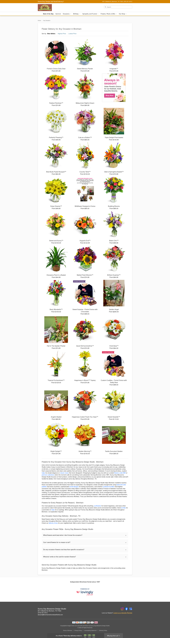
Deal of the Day (48, 14)
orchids (123, 508)
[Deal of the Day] (113, 87)
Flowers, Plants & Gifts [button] (108, 14)
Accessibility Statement (90, 630)
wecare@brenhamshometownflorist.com (50, 615)
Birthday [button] (76, 14)
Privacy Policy (78, 630)
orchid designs (74, 487)
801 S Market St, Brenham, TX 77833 (49, 611)
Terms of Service (67, 630)
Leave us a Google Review (122, 613)
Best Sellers (51, 34)
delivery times (53, 523)
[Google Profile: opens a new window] (130, 608)
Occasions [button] (66, 14)
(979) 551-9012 (43, 613)
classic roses (64, 473)
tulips (43, 473)
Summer (58, 14)
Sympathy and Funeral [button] (89, 14)
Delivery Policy (103, 630)
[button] (165, 629)
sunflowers (97, 506)
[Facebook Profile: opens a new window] (126, 608)
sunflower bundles (108, 487)
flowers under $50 (120, 473)
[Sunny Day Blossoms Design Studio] (52, 7)
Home (39, 20)
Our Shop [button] (122, 14)
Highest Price (62, 34)
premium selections (48, 475)
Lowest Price (72, 34)
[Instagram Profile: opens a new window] (122, 608)
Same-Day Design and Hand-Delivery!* (51, 1)
